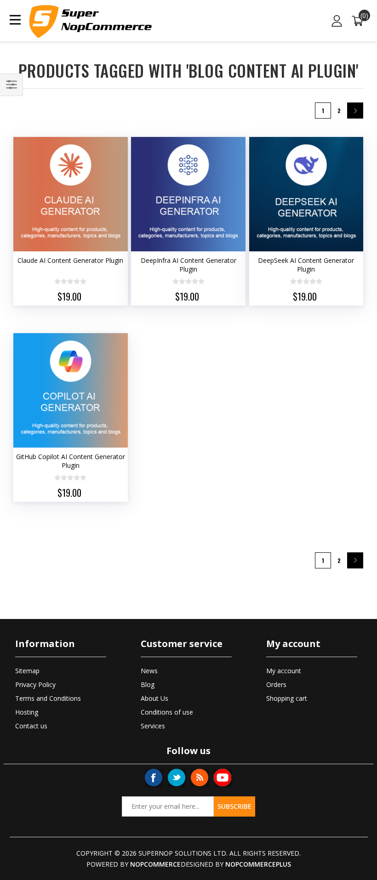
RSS (199, 777)
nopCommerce (155, 864)
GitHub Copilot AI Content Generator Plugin (70, 461)
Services (153, 725)
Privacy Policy (35, 684)
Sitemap (27, 670)
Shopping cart (286, 698)
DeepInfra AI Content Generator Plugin (188, 264)
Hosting (26, 712)
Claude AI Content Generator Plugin (70, 260)
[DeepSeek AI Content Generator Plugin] (306, 194)
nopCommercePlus (258, 864)
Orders (276, 684)
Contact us (31, 725)
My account (283, 670)
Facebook (153, 777)
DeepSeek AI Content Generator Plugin (306, 264)
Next (355, 110)
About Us (154, 698)
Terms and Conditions (48, 698)
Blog (147, 684)
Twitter (176, 777)
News (149, 670)
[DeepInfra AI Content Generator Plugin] (188, 194)
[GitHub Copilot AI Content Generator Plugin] (70, 390)
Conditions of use (167, 712)
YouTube (222, 777)
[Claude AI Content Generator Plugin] (70, 194)
